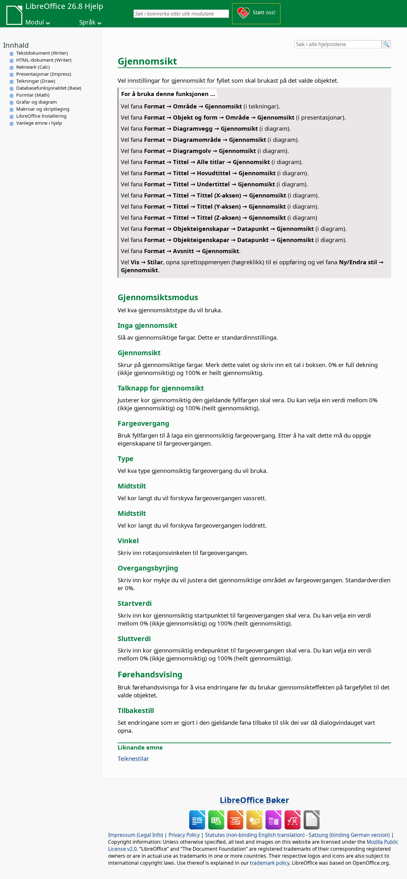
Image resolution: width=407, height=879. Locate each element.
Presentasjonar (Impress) (43, 74)
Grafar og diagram (36, 102)
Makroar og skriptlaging (42, 109)
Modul (34, 22)
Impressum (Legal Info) (135, 834)
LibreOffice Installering (41, 116)
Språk (87, 22)
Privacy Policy (184, 834)
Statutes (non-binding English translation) (255, 834)
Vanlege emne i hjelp (39, 123)
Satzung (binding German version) (349, 834)
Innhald (16, 45)
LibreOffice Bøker (254, 799)
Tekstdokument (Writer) (42, 53)
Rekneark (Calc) (33, 67)
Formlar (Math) (33, 95)
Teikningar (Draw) (35, 81)
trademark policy (269, 862)
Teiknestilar (133, 758)
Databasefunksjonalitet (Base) (48, 88)
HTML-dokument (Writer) (44, 60)
